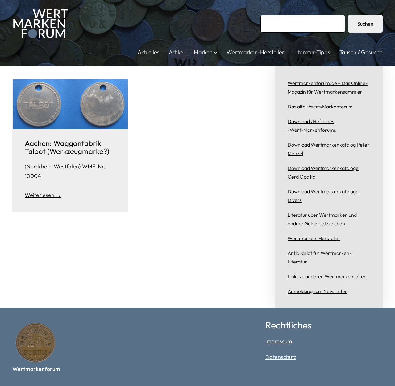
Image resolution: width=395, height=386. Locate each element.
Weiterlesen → (43, 195)
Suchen (365, 24)
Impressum (278, 341)
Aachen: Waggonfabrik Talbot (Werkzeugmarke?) (67, 147)
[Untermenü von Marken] (215, 52)
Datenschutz (280, 356)
